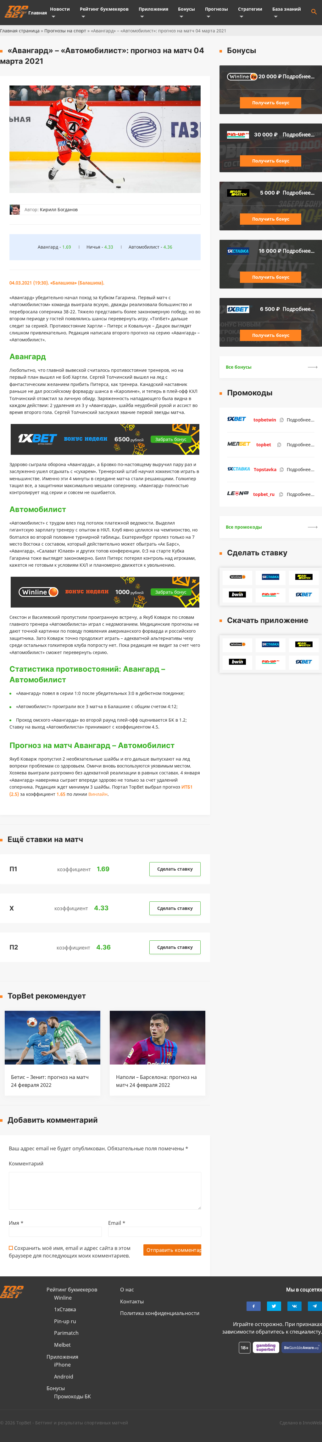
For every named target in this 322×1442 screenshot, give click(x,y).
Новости (60, 9)
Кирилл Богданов (59, 209)
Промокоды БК (72, 1396)
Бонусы (186, 9)
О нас (127, 1289)
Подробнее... (298, 76)
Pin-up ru (65, 1321)
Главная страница (20, 31)
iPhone (62, 1364)
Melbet (62, 1344)
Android (63, 1376)
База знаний (286, 9)
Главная (37, 13)
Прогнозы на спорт (65, 31)
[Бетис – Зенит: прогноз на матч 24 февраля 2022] (52, 1062)
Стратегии (250, 9)
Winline (63, 1297)
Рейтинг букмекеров (104, 9)
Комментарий (26, 1163)
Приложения (153, 9)
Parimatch (66, 1332)
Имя (16, 1222)
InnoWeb (312, 1423)
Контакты (132, 1301)
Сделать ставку (175, 869)
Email (116, 1222)
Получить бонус (270, 103)
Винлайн (98, 794)
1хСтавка (65, 1309)
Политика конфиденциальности (159, 1313)
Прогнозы (216, 9)
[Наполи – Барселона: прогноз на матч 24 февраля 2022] (157, 1062)
